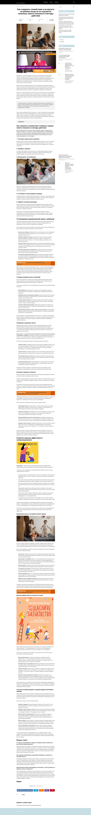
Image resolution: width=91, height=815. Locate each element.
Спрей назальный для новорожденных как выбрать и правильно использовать (65, 156)
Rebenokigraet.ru (22, 2)
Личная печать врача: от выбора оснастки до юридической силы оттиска (65, 31)
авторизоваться (38, 805)
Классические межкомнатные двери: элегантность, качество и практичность (69, 65)
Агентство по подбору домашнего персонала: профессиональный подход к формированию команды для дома (66, 23)
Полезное (56, 2)
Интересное (45, 2)
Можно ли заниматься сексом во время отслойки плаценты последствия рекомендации (69, 165)
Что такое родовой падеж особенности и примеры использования (64, 56)
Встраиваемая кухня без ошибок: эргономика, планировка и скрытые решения (66, 27)
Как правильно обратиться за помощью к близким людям (65, 49)
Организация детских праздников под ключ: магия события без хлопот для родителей (66, 18)
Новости (51, 2)
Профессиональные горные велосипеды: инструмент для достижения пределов (69, 77)
